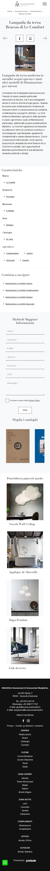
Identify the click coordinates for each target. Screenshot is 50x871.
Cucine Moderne (25, 756)
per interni (10, 197)
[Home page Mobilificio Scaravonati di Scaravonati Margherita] (25, 4)
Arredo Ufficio (25, 840)
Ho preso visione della (25, 400)
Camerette (25, 814)
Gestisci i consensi (34, 726)
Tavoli (25, 763)
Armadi (25, 810)
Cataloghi (25, 741)
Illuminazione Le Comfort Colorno (19, 283)
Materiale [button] (7, 204)
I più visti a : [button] (8, 247)
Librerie (25, 778)
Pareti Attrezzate (25, 782)
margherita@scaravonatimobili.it (28, 710)
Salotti (25, 789)
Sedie (25, 767)
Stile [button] (4, 219)
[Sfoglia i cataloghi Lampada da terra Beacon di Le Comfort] (30, 38)
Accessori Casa (21, 11)
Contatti (25, 745)
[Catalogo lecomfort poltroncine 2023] (18, 446)
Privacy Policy (34, 400)
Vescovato (10, 260)
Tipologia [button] (7, 233)
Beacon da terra (25, 14)
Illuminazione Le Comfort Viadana (19, 297)
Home (9, 11)
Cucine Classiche (25, 760)
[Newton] (5, 38)
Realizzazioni (25, 734)
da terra (9, 239)
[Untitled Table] (44, 38)
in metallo (10, 211)
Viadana (25, 260)
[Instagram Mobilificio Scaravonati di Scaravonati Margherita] (27, 720)
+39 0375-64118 (26, 701)
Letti (25, 803)
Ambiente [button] (7, 190)
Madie (25, 785)
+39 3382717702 (30, 704)
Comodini (25, 807)
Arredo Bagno (25, 792)
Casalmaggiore (12, 253)
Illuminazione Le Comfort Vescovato (20, 304)
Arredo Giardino (25, 852)
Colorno (29, 253)
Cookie (19, 726)
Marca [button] (5, 176)
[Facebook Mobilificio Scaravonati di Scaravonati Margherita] (22, 720)
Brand (25, 738)
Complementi (25, 829)
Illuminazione (36, 11)
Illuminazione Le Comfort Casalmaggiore (22, 290)
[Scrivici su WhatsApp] (5, 862)
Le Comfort (10, 182)
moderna (9, 225)
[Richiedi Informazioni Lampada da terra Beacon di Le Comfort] (19, 38)
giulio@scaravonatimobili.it (28, 707)
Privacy (10, 726)
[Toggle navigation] (45, 4)
